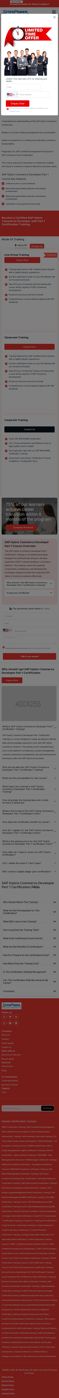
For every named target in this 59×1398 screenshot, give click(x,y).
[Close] (54, 17)
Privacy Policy (15, 111)
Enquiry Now (17, 103)
